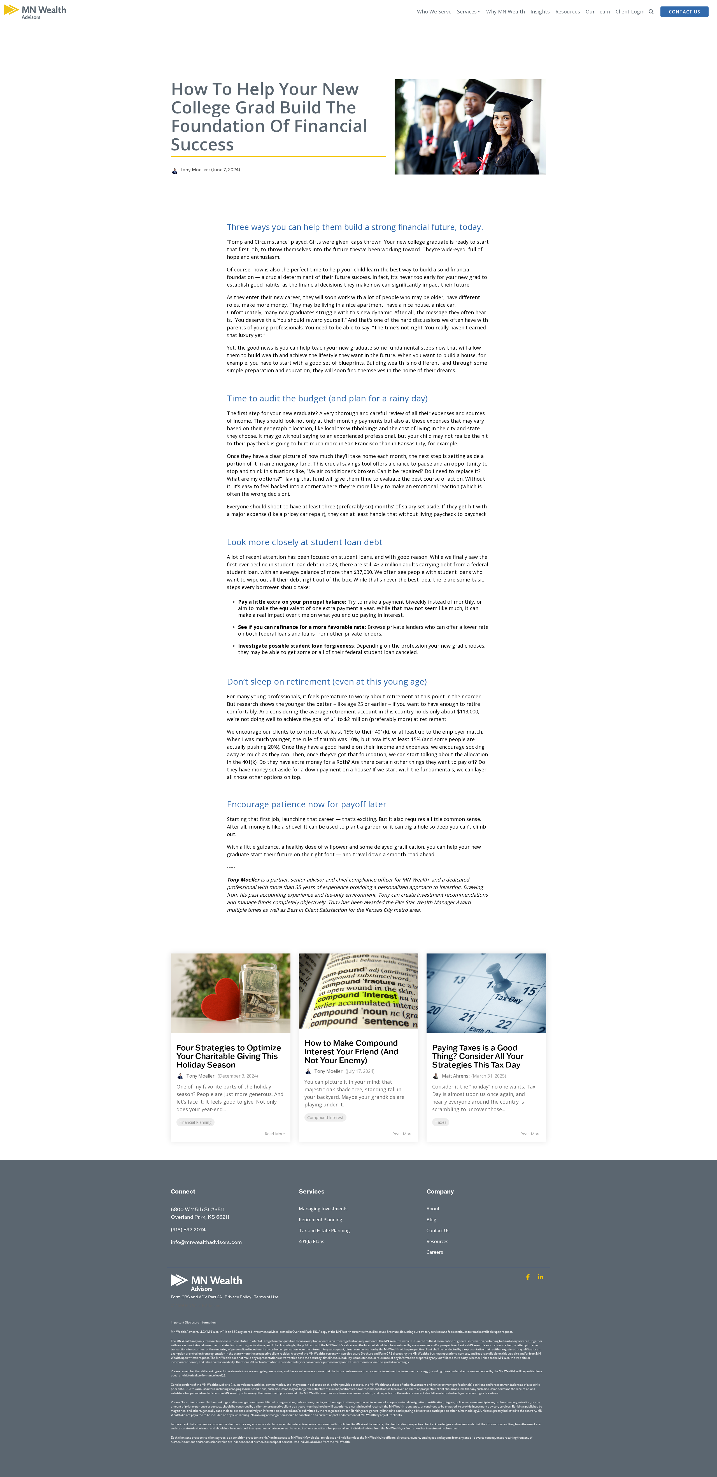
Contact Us (684, 12)
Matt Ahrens (455, 1076)
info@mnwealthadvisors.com (206, 1242)
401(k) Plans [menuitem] (311, 1241)
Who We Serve (434, 11)
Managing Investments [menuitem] (323, 1209)
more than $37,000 (349, 572)
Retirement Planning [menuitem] (320, 1220)
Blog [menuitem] (431, 1220)
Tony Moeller (194, 169)
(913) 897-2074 (188, 1229)
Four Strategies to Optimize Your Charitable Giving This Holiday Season (228, 1056)
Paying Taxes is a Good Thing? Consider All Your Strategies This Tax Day (477, 1056)
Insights (540, 11)
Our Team (598, 11)
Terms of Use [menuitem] (266, 1296)
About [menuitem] (433, 1209)
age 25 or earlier (367, 704)
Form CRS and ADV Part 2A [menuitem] (196, 1296)
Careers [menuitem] (435, 1252)
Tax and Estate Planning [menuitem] (324, 1230)
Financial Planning (195, 1122)
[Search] (651, 11)
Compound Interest (325, 1117)
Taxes (440, 1122)
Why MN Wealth (505, 11)
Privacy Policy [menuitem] (238, 1296)
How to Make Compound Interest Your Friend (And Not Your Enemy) (351, 1051)
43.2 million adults (396, 564)
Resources (567, 11)
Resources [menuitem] (437, 1241)
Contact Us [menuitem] (438, 1230)
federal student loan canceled (381, 652)
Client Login (630, 11)
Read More (275, 1134)
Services (467, 11)
